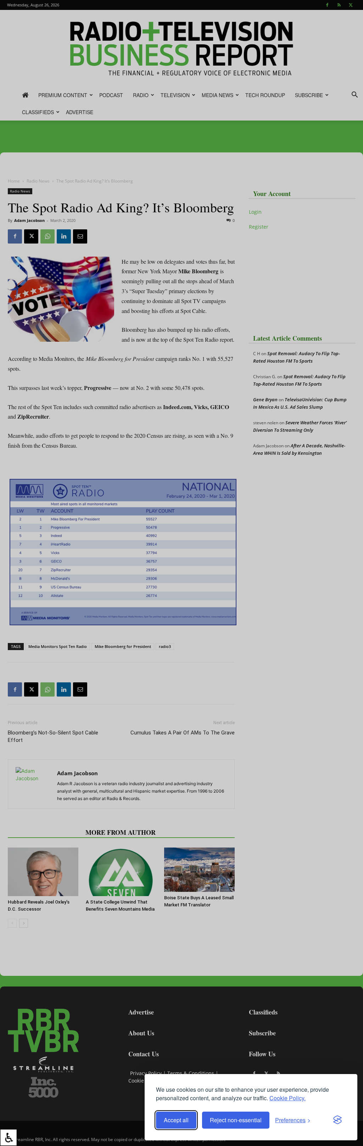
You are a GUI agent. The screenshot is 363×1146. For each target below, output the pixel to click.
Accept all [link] (176, 1120)
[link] (8, 1137)
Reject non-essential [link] (236, 1120)
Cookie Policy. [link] (287, 1098)
